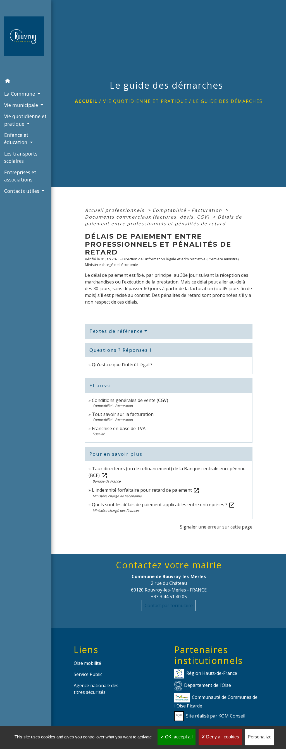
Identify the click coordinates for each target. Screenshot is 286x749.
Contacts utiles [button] (22, 191)
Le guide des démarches (228, 101)
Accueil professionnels (115, 210)
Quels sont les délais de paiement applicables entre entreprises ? (163, 504)
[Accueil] (25, 38)
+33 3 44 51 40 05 (169, 596)
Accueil (86, 101)
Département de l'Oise (207, 685)
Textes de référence (116, 331)
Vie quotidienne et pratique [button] (25, 120)
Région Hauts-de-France (211, 673)
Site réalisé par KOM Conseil (215, 716)
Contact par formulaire (169, 605)
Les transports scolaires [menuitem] (20, 157)
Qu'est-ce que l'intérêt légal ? (122, 365)
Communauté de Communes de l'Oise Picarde (216, 701)
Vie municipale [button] (21, 105)
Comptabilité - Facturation (188, 210)
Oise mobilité (87, 663)
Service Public (88, 674)
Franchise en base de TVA (119, 428)
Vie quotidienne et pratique (145, 101)
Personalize (259, 737)
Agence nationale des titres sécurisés (96, 688)
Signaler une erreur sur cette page (216, 527)
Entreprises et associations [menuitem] (20, 176)
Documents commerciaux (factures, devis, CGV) (148, 217)
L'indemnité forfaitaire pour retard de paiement (146, 490)
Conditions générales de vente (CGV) (130, 400)
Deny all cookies (222, 737)
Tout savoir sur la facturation (123, 414)
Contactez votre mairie (169, 565)
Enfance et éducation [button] (16, 139)
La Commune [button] (20, 93)
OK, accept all (178, 737)
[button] (25, 82)
